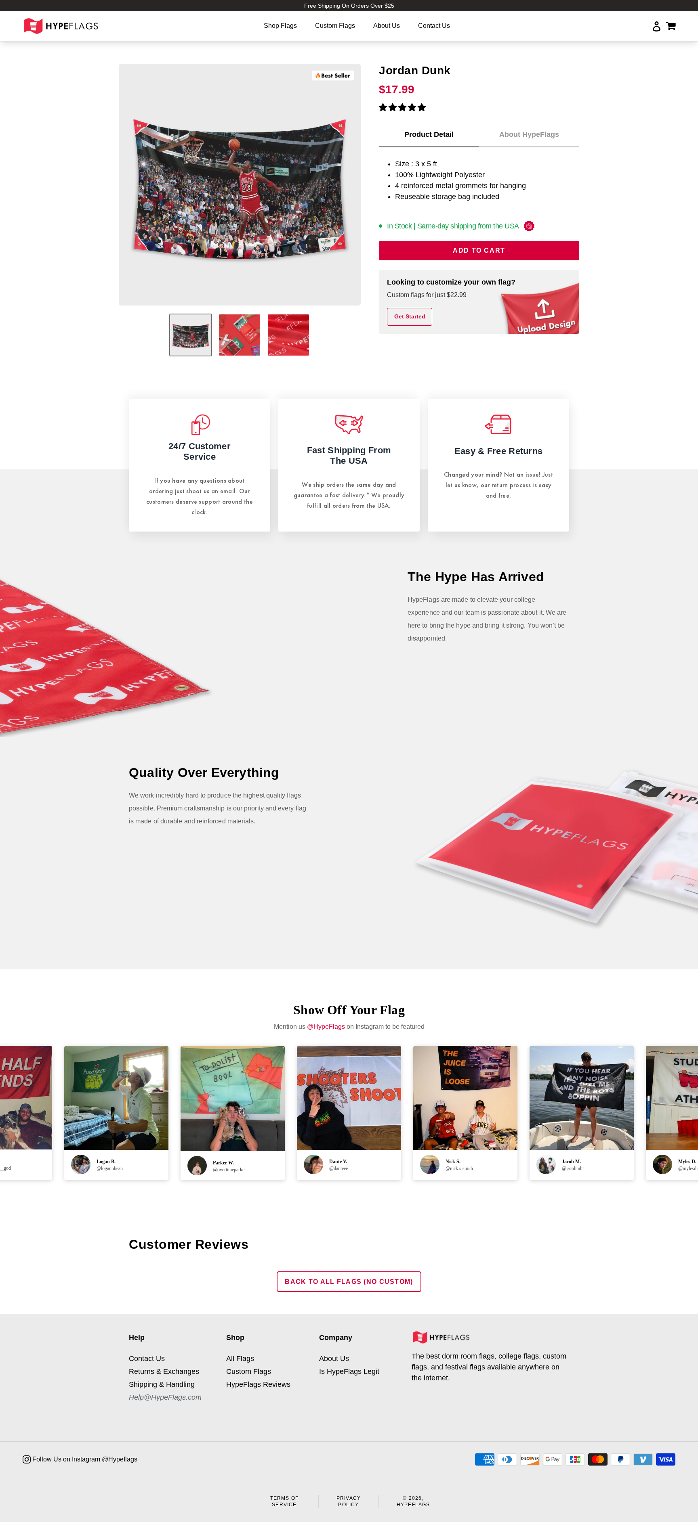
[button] (402, 107)
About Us (334, 1359)
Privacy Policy (348, 1501)
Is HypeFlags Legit (349, 1371)
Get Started (409, 316)
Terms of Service (284, 1501)
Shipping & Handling (162, 1384)
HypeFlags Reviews (258, 1384)
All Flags (240, 1359)
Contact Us (147, 1359)
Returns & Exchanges (164, 1371)
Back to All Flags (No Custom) (349, 1281)
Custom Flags (248, 1371)
